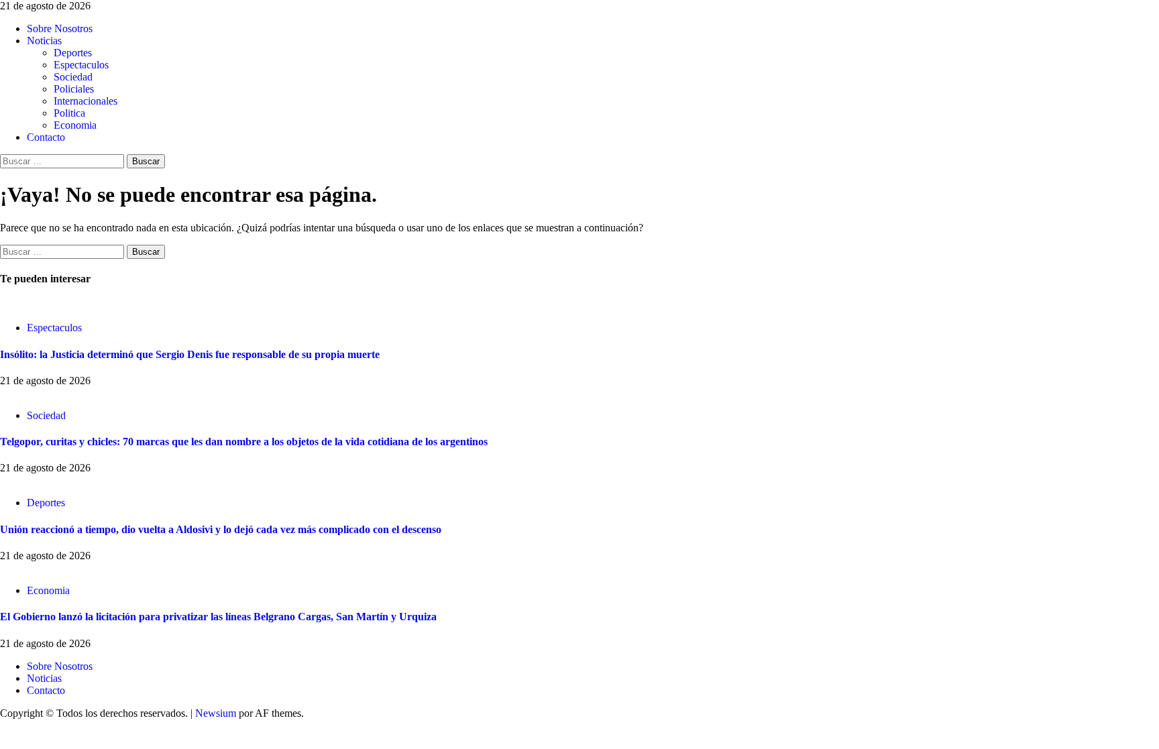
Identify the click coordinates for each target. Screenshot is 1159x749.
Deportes (73, 52)
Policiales (74, 89)
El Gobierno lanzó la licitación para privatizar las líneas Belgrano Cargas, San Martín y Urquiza (218, 616)
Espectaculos (81, 64)
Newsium (215, 713)
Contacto (46, 137)
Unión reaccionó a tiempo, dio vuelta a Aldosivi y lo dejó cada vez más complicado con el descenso (220, 529)
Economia (75, 125)
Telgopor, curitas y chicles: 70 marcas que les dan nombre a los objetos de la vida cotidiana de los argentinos (244, 441)
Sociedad (73, 76)
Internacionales (85, 101)
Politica (69, 113)
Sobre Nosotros (60, 28)
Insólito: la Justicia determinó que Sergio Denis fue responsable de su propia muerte (190, 354)
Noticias (44, 40)
